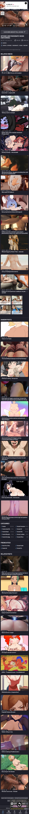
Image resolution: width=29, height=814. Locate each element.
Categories (8, 812)
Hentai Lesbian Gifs (22, 534)
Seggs (20, 45)
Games (26, 812)
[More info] (27, 70)
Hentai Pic (19, 548)
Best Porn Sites (6, 545)
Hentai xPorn (22, 537)
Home (3, 812)
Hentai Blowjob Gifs (8, 534)
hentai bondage (8, 537)
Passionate (15, 45)
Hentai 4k (4, 548)
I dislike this (25, 40)
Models (20, 812)
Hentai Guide (20, 545)
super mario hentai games (7, 798)
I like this (18, 40)
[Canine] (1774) (16, 9)
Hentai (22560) (6, 9)
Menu (25, 808)
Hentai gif (22, 529)
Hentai (4, 43)
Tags (14, 812)
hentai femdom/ (22, 526)
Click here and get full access (13, 32)
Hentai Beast (8, 531)
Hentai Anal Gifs (8, 529)
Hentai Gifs (22, 531)
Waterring (26, 45)
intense (9, 45)
